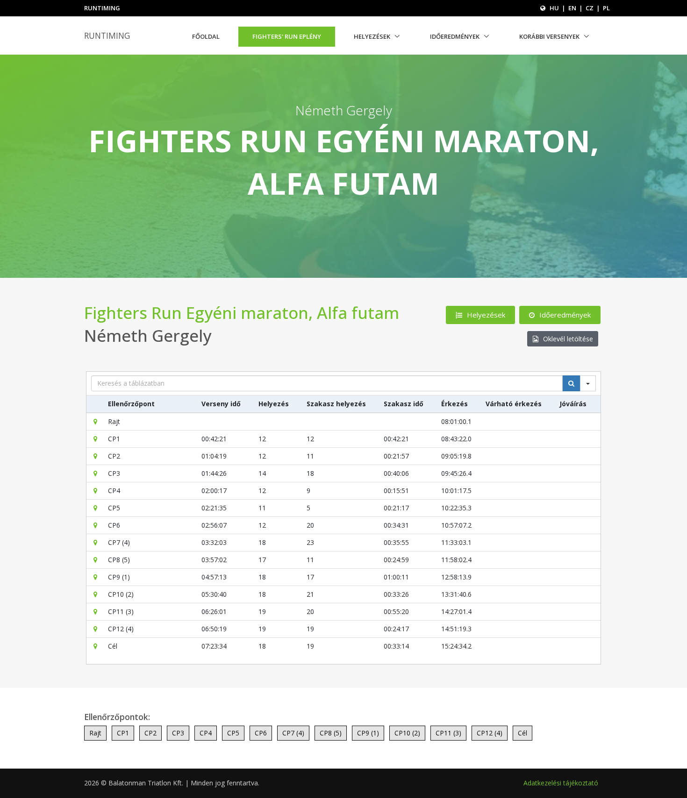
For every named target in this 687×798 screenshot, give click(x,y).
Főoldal (206, 36)
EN (572, 8)
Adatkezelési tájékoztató (560, 782)
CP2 (150, 732)
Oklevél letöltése (568, 338)
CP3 (178, 732)
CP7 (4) (293, 732)
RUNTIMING (107, 35)
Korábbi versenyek (549, 36)
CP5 (233, 732)
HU (554, 8)
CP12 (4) (489, 732)
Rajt (95, 732)
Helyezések (372, 36)
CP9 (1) (368, 732)
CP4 (206, 732)
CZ (590, 8)
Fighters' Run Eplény (286, 36)
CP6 (261, 732)
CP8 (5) (331, 732)
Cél (522, 732)
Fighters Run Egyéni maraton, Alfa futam (241, 313)
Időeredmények (454, 36)
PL (606, 8)
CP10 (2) (407, 732)
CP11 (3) (448, 732)
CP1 (123, 732)
